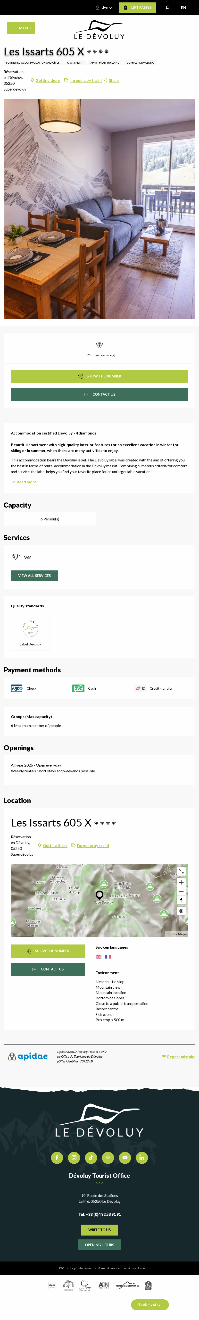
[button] (167, 7)
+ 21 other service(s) (99, 355)
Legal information (81, 1268)
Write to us (99, 1230)
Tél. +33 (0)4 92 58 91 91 (99, 1214)
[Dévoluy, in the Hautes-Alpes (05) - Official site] (99, 29)
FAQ (61, 1268)
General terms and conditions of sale (121, 1268)
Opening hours (99, 1245)
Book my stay (149, 1305)
